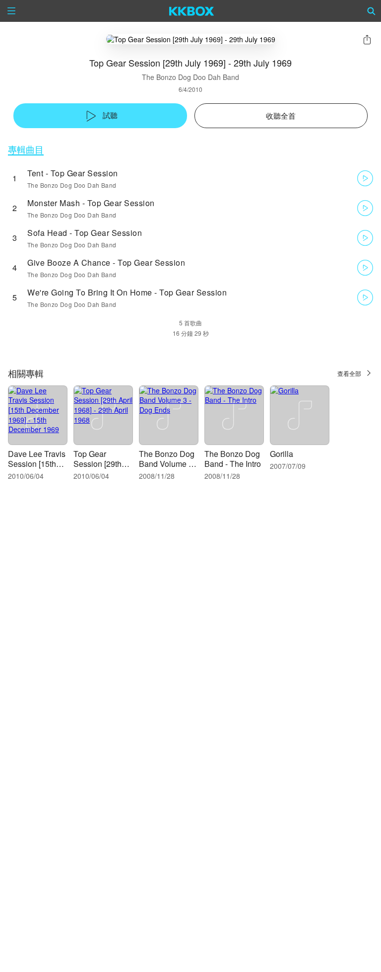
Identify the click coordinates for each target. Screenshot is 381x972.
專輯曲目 (26, 149)
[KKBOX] (192, 11)
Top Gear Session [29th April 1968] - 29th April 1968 (100, 468)
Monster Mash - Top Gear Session (91, 203)
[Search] (372, 11)
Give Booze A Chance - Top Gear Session (106, 262)
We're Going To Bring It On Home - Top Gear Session (127, 292)
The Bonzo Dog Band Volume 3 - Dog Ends (168, 463)
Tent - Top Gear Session (72, 173)
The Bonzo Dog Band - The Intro (232, 458)
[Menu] (11, 11)
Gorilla (281, 453)
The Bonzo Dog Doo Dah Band (190, 77)
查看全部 (349, 373)
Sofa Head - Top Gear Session (84, 232)
